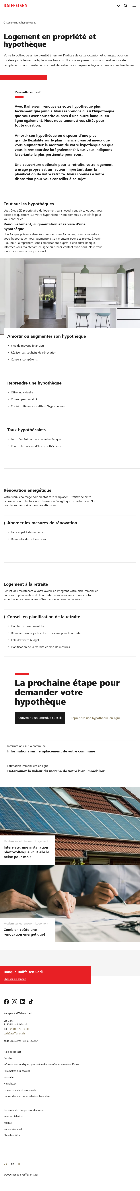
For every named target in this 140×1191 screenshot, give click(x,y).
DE (5, 1163)
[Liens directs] (118, 5)
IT (19, 1163)
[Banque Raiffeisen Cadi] (15, 5)
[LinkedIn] (23, 1001)
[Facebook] (6, 1001)
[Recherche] (125, 5)
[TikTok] (31, 1001)
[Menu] (134, 5)
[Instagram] (14, 1001)
